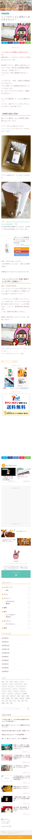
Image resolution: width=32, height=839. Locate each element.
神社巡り (17, 617)
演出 (17, 590)
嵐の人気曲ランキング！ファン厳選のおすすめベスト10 (16, 726)
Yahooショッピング (21, 254)
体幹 (18, 695)
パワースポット (22, 688)
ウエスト (22, 681)
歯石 (16, 361)
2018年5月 (5, 671)
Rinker (22, 244)
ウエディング (16, 587)
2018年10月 (5, 653)
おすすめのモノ (17, 601)
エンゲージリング (18, 684)
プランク (4, 691)
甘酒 (19, 700)
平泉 (12, 698)
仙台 (7, 695)
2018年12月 (5, 645)
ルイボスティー (18, 693)
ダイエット (16, 598)
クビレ (25, 684)
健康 (16, 607)
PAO (7, 681)
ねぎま (11, 681)
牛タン (14, 700)
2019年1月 (5, 642)
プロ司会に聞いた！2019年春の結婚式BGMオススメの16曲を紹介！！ (16, 720)
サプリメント (11, 686)
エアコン (11, 684)
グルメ (16, 594)
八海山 (22, 695)
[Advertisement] (16, 436)
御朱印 (16, 698)
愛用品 (17, 603)
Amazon (18, 248)
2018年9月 (5, 656)
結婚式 (3, 703)
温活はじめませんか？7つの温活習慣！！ (14, 734)
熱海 (10, 700)
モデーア (4, 693)
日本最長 (28, 698)
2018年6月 (5, 668)
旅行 (16, 611)
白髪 (22, 700)
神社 (26, 700)
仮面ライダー (13, 695)
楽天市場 (18, 251)
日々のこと (16, 621)
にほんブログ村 (6, 826)
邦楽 (11, 703)
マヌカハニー (23, 691)
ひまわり (16, 681)
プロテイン (10, 691)
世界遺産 (25, 693)
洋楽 (7, 700)
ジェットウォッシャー (7, 361)
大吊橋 (27, 695)
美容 (16, 628)
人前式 (3, 695)
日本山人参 (22, 698)
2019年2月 (5, 638)
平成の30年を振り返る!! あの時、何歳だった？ (16, 730)
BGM (3, 681)
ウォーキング (4, 684)
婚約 (3, 698)
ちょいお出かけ (17, 614)
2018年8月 (5, 660)
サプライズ (4, 686)
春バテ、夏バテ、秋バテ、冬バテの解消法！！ (16, 738)
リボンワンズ (10, 693)
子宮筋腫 (7, 698)
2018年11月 (5, 649)
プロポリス (16, 691)
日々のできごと (5, 13)
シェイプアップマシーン (21, 686)
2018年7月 (5, 664)
